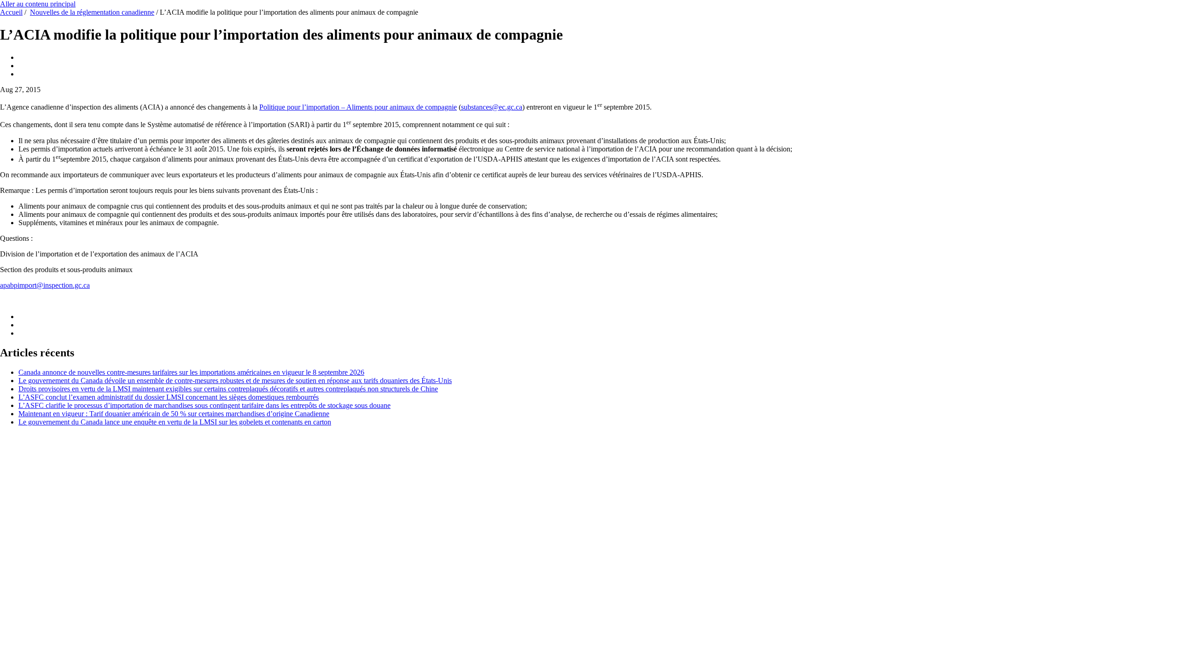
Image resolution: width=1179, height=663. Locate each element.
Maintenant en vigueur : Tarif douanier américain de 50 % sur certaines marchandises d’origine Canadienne (173, 414)
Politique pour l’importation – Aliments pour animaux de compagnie (358, 107)
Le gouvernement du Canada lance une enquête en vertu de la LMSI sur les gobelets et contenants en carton (174, 422)
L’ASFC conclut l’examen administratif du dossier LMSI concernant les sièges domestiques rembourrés (168, 397)
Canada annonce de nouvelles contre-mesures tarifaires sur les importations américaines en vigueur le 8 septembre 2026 (191, 372)
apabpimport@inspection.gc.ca (45, 285)
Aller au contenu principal (38, 4)
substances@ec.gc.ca (491, 107)
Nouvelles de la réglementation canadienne (92, 12)
